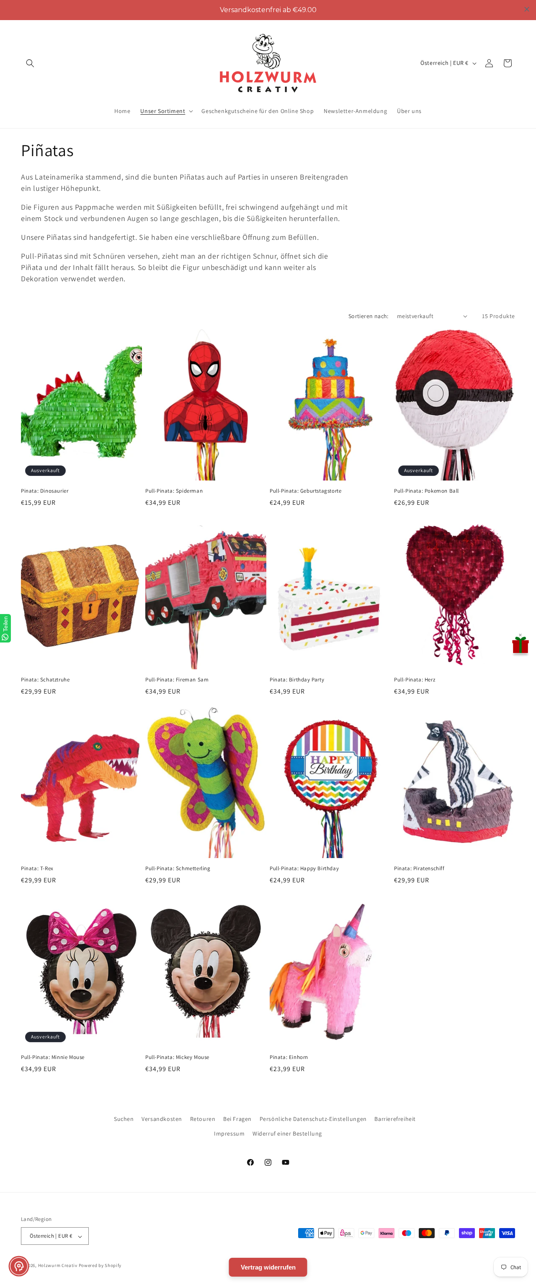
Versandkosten (162, 1119)
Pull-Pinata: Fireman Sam (177, 679)
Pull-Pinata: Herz (414, 679)
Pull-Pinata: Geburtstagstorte (305, 491)
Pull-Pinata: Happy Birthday (304, 868)
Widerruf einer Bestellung (287, 1133)
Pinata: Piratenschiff (419, 868)
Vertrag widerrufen (268, 1267)
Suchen (124, 1119)
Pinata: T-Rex (37, 868)
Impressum (229, 1133)
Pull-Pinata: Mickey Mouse (177, 1057)
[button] (30, 63)
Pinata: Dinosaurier (44, 491)
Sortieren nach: (368, 316)
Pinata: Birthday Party (297, 679)
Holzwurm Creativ (57, 1266)
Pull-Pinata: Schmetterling (178, 868)
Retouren (203, 1119)
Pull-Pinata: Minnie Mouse (53, 1057)
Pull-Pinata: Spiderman (174, 491)
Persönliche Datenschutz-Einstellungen (313, 1119)
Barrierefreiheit (395, 1119)
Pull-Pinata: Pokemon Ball (426, 491)
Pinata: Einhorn (289, 1057)
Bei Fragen (237, 1119)
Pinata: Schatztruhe (45, 679)
